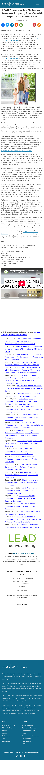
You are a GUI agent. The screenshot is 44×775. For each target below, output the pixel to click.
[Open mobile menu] (37, 4)
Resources (6, 741)
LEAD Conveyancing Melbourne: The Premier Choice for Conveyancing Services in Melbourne (19, 451)
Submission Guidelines (31, 736)
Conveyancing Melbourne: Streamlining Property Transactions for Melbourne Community (22, 467)
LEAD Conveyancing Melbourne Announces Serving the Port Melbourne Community (21, 490)
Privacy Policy (27, 725)
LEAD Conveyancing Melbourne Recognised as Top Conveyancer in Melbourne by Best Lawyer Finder (24, 357)
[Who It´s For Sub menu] (14, 728)
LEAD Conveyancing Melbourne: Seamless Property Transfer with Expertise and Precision (22, 417)
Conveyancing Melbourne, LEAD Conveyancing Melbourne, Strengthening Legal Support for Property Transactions (23, 370)
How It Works (7, 725)
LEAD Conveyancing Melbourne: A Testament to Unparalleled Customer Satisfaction (20, 498)
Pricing (4, 730)
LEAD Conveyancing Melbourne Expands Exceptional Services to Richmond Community (23, 443)
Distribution (6, 736)
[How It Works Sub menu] (14, 725)
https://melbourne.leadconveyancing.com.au (16, 151)
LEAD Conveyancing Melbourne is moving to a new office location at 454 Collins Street (23, 349)
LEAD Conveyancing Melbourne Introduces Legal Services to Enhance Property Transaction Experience (24, 425)
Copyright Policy (28, 730)
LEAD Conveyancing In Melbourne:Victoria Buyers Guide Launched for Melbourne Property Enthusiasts (23, 519)
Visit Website (22, 598)
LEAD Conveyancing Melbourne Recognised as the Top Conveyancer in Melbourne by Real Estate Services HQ (23, 341)
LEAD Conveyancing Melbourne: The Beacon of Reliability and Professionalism (21, 482)
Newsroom (26, 741)
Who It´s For (7, 728)
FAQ (3, 738)
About (4, 733)
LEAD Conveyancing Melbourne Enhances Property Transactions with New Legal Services (24, 388)
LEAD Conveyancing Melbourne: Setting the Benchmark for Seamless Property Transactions (23, 409)
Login (24, 743)
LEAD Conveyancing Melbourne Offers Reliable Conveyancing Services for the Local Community (21, 401)
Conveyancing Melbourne (10, 58)
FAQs (24, 733)
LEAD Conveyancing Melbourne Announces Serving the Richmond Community (22, 506)
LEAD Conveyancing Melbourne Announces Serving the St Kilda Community (21, 475)
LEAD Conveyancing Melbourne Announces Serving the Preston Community (21, 459)
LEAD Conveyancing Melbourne (24, 553)
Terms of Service (29, 728)
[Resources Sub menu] (12, 741)
